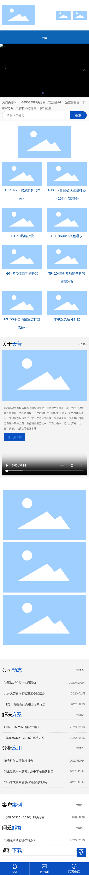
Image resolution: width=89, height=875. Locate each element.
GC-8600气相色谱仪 (67, 236)
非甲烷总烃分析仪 (67, 319)
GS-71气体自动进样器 (22, 273)
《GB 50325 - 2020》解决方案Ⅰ (25, 738)
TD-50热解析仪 (22, 236)
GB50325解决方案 (33, 102)
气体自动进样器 (26, 108)
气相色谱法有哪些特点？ (20, 840)
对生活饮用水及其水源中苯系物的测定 (28, 771)
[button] (43, 93)
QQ (14, 872)
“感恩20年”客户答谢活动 (20, 683)
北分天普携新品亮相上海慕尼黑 (24, 704)
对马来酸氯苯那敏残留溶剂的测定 (26, 782)
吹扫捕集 (45, 108)
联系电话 (74, 872)
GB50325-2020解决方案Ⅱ (22, 727)
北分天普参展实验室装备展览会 (24, 693)
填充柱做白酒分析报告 (18, 761)
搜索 (78, 115)
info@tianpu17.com (44, 871)
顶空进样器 (71, 102)
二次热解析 (54, 102)
